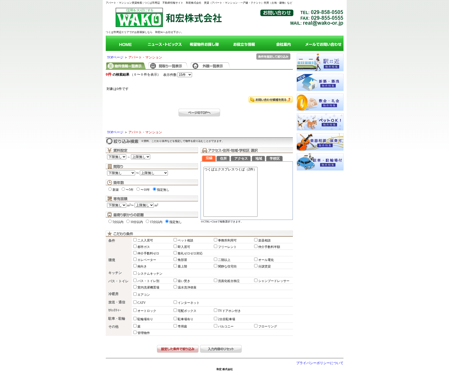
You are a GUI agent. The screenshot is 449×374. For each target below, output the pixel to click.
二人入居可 (145, 240)
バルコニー (226, 326)
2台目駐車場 (226, 319)
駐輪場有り (145, 319)
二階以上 (224, 259)
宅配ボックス (187, 310)
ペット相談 (185, 240)
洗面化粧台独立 (229, 281)
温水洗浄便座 (187, 287)
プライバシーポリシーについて (320, 363)
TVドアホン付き (229, 310)
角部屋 (182, 259)
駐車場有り (185, 319)
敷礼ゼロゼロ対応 (190, 253)
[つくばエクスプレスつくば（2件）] (230, 169)
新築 (116, 189)
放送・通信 (116, 302)
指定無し (163, 189)
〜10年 (145, 189)
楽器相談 (264, 240)
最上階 (182, 266)
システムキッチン (149, 273)
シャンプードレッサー (273, 281)
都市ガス (143, 246)
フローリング (267, 326)
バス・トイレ (118, 281)
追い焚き (184, 281)
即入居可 (184, 246)
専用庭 (182, 326)
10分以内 (136, 222)
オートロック (146, 310)
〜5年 (130, 189)
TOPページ (115, 57)
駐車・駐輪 (116, 318)
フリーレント (227, 246)
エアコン (143, 294)
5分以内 (118, 222)
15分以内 (156, 222)
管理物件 (143, 332)
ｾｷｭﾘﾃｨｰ (114, 310)
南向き (142, 266)
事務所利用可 (227, 240)
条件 (111, 240)
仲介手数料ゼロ (148, 253)
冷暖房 (113, 294)
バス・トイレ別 (148, 281)
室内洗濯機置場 (148, 287)
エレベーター (146, 259)
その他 (113, 327)
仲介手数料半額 (269, 246)
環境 (111, 260)
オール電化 (266, 259)
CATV (141, 302)
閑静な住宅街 (227, 266)
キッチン (115, 273)
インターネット (189, 302)
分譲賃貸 (264, 266)
